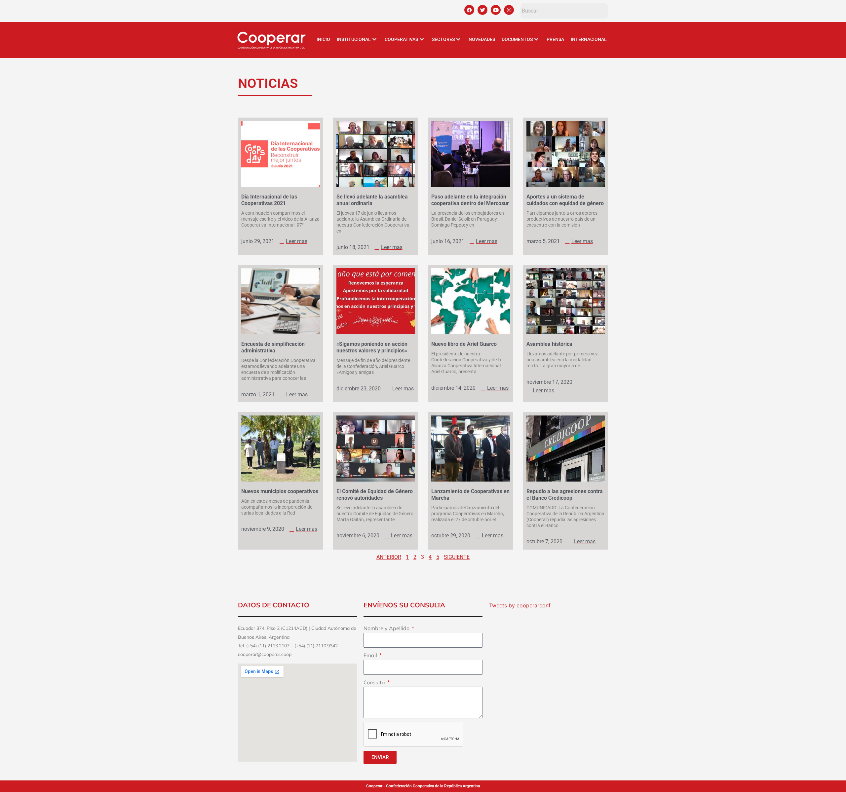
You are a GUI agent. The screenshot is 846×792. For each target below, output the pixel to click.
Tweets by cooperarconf (520, 605)
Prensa (555, 39)
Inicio (323, 39)
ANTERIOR (388, 557)
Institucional (354, 39)
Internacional (589, 39)
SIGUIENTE (457, 557)
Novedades (482, 39)
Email (371, 655)
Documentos (517, 39)
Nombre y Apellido (387, 628)
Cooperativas (401, 39)
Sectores (443, 39)
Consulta (375, 682)
